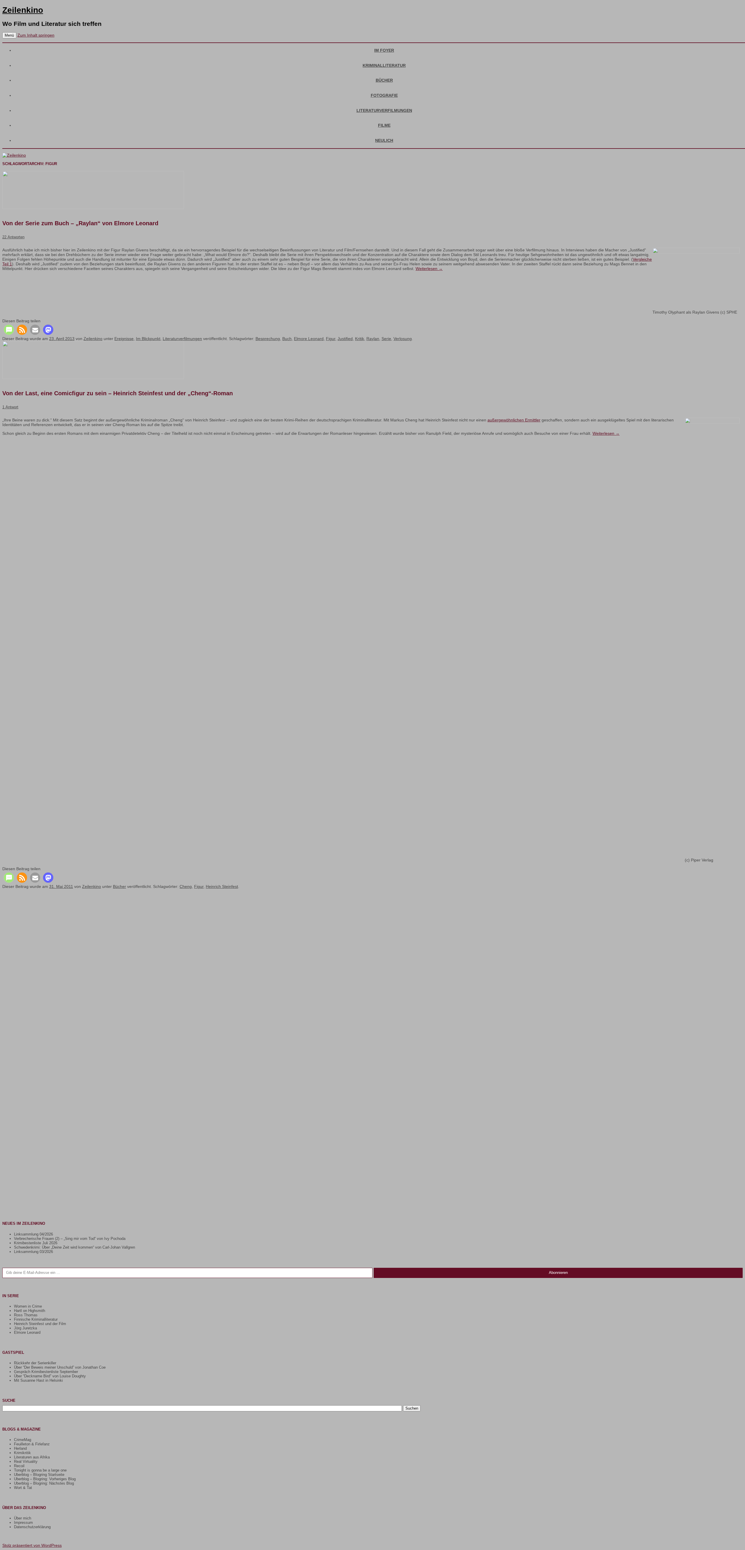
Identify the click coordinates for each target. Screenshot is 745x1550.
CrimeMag (22, 1440)
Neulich (384, 140)
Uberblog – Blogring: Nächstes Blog (44, 1483)
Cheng (186, 886)
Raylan (372, 338)
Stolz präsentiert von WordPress (32, 1545)
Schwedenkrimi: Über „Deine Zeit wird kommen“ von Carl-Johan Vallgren (74, 1247)
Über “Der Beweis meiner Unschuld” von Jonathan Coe (60, 1367)
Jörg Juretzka (25, 1328)
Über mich (22, 1518)
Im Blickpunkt (148, 338)
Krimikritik (22, 1453)
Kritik (359, 338)
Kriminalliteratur (384, 65)
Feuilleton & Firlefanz (32, 1444)
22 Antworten (13, 237)
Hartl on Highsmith (29, 1310)
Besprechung (268, 338)
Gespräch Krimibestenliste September (46, 1372)
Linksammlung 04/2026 (33, 1234)
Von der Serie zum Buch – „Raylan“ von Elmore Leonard (80, 223)
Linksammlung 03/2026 (33, 1251)
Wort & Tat (23, 1487)
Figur (330, 338)
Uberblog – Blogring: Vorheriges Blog (45, 1479)
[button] (9, 330)
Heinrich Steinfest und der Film (40, 1324)
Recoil (19, 1466)
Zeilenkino (22, 10)
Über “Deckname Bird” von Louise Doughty (50, 1376)
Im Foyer (384, 50)
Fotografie (384, 95)
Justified (345, 338)
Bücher (384, 80)
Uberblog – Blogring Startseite (39, 1474)
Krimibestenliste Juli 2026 (35, 1243)
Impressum (23, 1522)
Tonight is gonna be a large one (40, 1470)
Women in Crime (28, 1306)
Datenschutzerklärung (32, 1527)
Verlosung (402, 338)
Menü (9, 35)
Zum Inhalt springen (35, 35)
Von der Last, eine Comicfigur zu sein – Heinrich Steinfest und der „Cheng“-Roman (117, 393)
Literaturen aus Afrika (32, 1457)
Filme (384, 125)
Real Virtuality (26, 1461)
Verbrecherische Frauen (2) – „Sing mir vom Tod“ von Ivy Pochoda (69, 1238)
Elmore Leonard (309, 338)
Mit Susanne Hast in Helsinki (38, 1380)
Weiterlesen (429, 268)
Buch (287, 338)
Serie (386, 338)
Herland (20, 1448)
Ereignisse (124, 338)
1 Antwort (10, 407)
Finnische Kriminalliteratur (36, 1319)
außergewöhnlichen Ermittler (513, 420)
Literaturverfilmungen (384, 110)
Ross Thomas (26, 1315)
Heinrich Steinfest (222, 886)
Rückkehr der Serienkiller (35, 1363)
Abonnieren (558, 1272)
